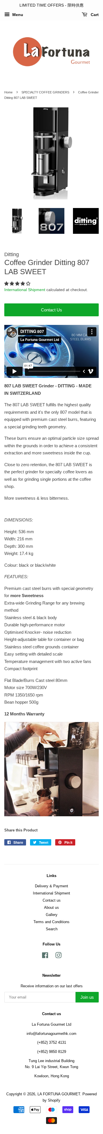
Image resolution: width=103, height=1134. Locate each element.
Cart (94, 14)
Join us (87, 997)
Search (52, 929)
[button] (17, 283)
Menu (17, 14)
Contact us (52, 900)
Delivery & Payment (51, 886)
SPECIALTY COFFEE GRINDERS (45, 92)
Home (8, 92)
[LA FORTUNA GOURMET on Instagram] (58, 956)
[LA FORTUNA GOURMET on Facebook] (45, 956)
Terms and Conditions (51, 922)
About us (51, 907)
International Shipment (24, 289)
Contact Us (51, 309)
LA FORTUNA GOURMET (58, 1094)
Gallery (52, 915)
